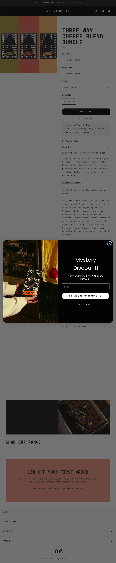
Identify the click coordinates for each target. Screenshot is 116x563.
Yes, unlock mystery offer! (85, 295)
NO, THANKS (85, 304)
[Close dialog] (110, 244)
